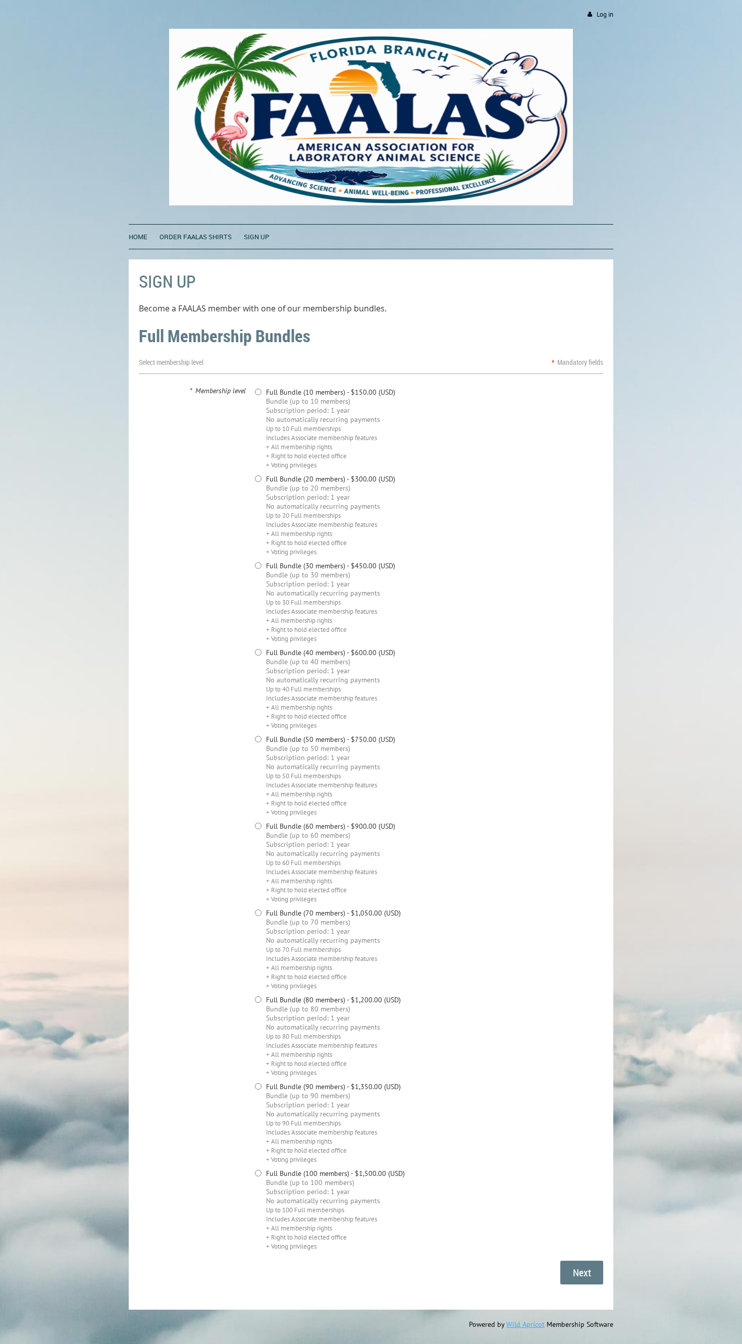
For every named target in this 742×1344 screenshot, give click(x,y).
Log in (605, 14)
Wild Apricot (525, 1324)
